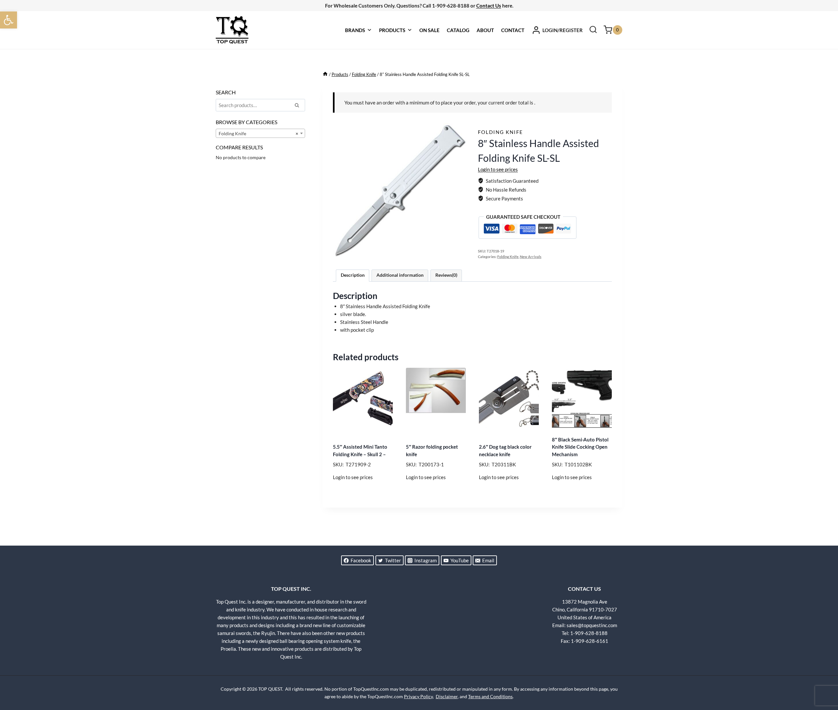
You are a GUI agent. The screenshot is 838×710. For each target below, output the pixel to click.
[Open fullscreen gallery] (460, 250)
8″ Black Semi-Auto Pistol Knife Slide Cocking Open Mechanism (580, 447)
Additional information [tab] (400, 275)
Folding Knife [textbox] (258, 133)
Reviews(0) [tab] (446, 275)
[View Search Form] (593, 30)
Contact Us (488, 6)
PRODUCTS (392, 30)
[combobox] (260, 133)
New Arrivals (530, 257)
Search (299, 106)
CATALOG (458, 30)
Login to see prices (498, 169)
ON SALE (429, 30)
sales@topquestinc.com (592, 625)
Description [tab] (353, 275)
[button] (8, 19)
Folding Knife (500, 132)
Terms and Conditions (490, 696)
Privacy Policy (418, 696)
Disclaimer (447, 696)
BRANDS (355, 30)
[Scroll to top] (821, 680)
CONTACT (512, 30)
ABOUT (485, 30)
